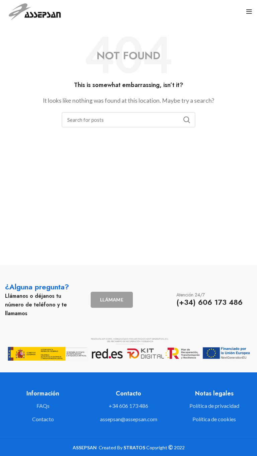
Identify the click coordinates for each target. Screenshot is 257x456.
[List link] (128, 405)
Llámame (111, 299)
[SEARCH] (186, 119)
